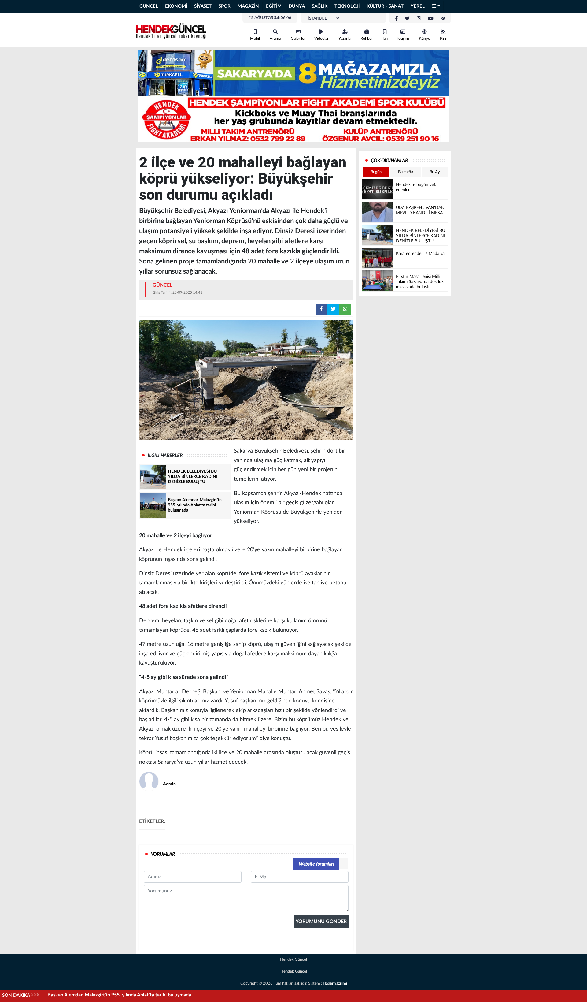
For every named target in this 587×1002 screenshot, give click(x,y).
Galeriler (298, 39)
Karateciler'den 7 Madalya (75, 995)
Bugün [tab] (376, 172)
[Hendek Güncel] (171, 30)
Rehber (366, 39)
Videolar (321, 39)
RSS (443, 39)
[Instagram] (419, 18)
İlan (385, 39)
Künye (424, 39)
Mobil (255, 39)
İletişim (402, 39)
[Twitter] (407, 18)
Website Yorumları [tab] (316, 864)
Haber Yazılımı (335, 983)
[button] (436, 6)
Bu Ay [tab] (435, 172)
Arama (275, 39)
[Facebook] (396, 18)
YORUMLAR (163, 854)
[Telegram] (442, 18)
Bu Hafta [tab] (405, 172)
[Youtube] (431, 18)
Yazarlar (345, 39)
